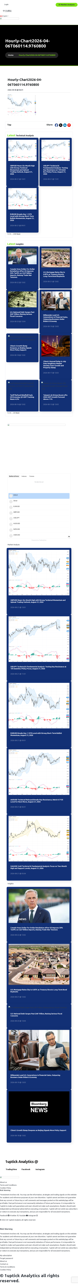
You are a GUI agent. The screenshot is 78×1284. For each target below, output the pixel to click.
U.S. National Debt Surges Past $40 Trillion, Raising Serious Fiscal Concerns (22, 314)
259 (14, 234)
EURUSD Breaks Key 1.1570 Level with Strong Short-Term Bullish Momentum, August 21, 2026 (22, 217)
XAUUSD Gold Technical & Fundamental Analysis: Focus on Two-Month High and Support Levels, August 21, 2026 (38, 867)
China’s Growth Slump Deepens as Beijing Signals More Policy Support (21, 348)
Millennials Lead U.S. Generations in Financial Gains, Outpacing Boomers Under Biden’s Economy (55, 318)
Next (18, 234)
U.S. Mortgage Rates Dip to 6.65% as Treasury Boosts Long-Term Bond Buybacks (54, 274)
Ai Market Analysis (66, 5)
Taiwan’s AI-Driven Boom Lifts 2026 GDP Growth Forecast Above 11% (55, 397)
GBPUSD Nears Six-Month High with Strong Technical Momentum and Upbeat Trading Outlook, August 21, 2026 (22, 170)
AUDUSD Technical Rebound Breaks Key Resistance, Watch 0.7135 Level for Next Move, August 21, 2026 (36, 801)
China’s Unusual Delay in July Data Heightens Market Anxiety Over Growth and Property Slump (54, 364)
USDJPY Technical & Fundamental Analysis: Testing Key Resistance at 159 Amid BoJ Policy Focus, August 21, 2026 (55, 170)
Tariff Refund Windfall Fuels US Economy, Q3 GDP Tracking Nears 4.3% (22, 397)
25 (14, 413)
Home (11, 55)
